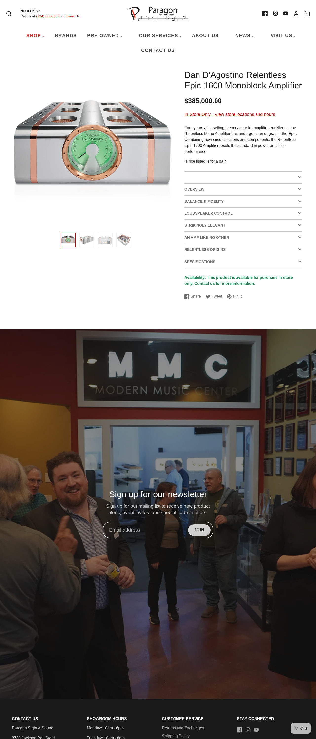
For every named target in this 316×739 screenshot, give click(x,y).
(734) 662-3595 (48, 16)
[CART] (307, 14)
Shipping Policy (176, 736)
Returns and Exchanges (183, 728)
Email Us (72, 16)
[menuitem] (32, 35)
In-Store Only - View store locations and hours (229, 114)
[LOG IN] (296, 14)
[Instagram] (275, 13)
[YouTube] (285, 13)
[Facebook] (265, 13)
